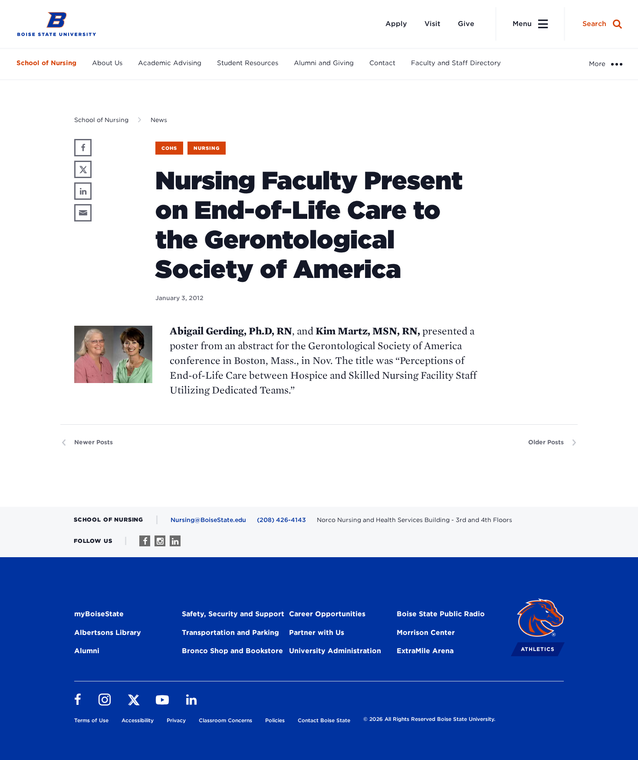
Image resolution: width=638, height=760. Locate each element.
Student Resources (247, 63)
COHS (169, 148)
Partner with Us (316, 632)
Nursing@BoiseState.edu (208, 519)
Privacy (176, 720)
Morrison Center (426, 632)
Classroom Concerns (225, 720)
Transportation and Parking (230, 632)
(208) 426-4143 (281, 519)
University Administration (335, 651)
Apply (396, 24)
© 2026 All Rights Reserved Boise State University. (429, 719)
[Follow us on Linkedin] (175, 540)
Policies (275, 720)
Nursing (207, 148)
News (159, 119)
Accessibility (138, 720)
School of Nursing (46, 63)
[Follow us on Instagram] (160, 540)
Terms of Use (91, 720)
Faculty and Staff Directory (456, 63)
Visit (432, 24)
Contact (382, 63)
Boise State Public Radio (441, 614)
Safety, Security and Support (233, 614)
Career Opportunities (327, 614)
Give (466, 24)
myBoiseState (99, 614)
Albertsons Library (107, 632)
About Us (107, 63)
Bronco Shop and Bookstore (232, 651)
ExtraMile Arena (425, 651)
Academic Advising (169, 63)
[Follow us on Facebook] (144, 540)
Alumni (86, 651)
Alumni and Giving (324, 63)
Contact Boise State (324, 720)
